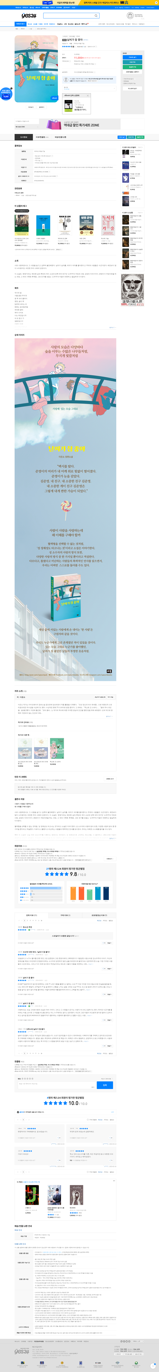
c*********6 (53, 1166)
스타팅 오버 (133, 197)
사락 (65, 24)
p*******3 (31, 980)
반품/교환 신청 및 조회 (49, 1252)
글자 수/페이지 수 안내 (57, 176)
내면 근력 (83, 238)
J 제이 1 (28, 1208)
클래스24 (77, 24)
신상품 (35, 24)
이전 (21, 920)
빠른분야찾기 (20, 24)
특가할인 (128, 24)
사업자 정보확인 (73, 1353)
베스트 (30, 24)
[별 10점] (32, 1078)
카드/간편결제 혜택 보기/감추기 (94, 72)
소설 (30, 29)
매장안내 (52, 24)
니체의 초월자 (40, 238)
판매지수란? (96, 46)
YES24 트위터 (127, 1341)
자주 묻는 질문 (129, 1354)
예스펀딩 (70, 24)
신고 (47, 930)
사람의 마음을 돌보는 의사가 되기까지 (33, 726)
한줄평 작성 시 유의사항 (112, 1079)
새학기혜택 (101, 24)
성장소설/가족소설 (31, 195)
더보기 (139, 147)
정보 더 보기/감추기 (75, 47)
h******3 (32, 930)
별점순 (111, 920)
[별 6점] (27, 1078)
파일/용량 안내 (49, 172)
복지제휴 (79, 1341)
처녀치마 (72, 1208)
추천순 (105, 920)
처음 (19, 920)
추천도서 (134, 24)
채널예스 (60, 24)
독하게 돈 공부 (62, 238)
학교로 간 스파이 (55, 761)
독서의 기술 (105, 238)
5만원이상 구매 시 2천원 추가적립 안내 (95, 64)
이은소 (64, 43)
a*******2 (105, 1144)
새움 (70, 43)
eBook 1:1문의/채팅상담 (135, 1351)
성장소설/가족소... (42, 29)
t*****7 (106, 1166)
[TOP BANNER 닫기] (156, 2)
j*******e (30, 1032)
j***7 (31, 1006)
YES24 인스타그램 (129, 1341)
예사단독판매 (110, 24)
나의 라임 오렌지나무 (136, 185)
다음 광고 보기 (144, 19)
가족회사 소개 (137, 1341)
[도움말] (70, 61)
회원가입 (121, 7)
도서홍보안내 (59, 1341)
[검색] (96, 15)
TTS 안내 (42, 160)
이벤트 (41, 24)
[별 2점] (22, 1078)
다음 (38, 920)
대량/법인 (142, 24)
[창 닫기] (88, 95)
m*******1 (31, 954)
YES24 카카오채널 (121, 1341)
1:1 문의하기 (119, 1354)
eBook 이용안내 (135, 79)
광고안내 (66, 1341)
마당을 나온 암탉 (135, 174)
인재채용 (23, 1341)
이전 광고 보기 (142, 19)
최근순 (99, 920)
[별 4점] (25, 1078)
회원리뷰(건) (81, 46)
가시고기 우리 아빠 (135, 162)
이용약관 (30, 1341)
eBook (23, 29)
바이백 (46, 24)
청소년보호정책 (49, 1341)
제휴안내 (73, 1341)
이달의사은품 (120, 24)
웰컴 (17, 29)
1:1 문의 (59, 1252)
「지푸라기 (76, 106)
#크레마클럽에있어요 (22, 211)
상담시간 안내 (139, 1354)
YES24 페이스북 (124, 1341)
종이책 (65, 88)
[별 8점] (30, 1078)
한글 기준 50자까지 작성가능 (28, 1084)
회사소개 (17, 1341)
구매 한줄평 (93, 1120)
